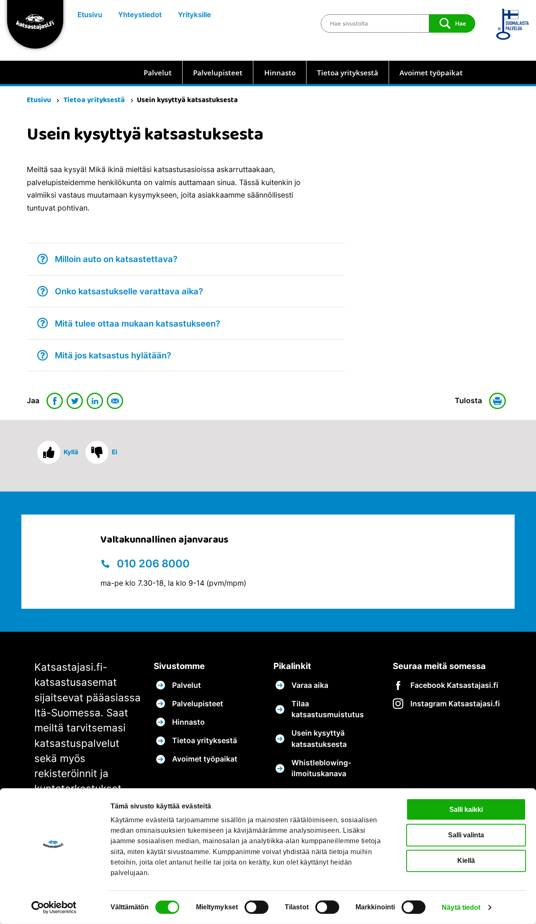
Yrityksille (194, 14)
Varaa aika (309, 685)
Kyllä (71, 452)
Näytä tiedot (461, 907)
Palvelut (158, 72)
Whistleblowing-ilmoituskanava (321, 768)
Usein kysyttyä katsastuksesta (319, 738)
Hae (460, 23)
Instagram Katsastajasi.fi (455, 703)
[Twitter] (75, 401)
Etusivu (89, 14)
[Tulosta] (499, 401)
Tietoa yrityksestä (347, 72)
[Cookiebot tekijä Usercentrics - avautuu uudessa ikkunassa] (54, 907)
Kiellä (466, 860)
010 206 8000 (152, 563)
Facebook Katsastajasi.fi (454, 685)
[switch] (256, 907)
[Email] (115, 401)
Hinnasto (280, 72)
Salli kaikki (466, 809)
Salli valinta (466, 835)
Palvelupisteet (217, 72)
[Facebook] (54, 401)
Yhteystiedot (140, 14)
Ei (114, 452)
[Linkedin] (95, 401)
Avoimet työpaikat (431, 72)
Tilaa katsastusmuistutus (327, 709)
